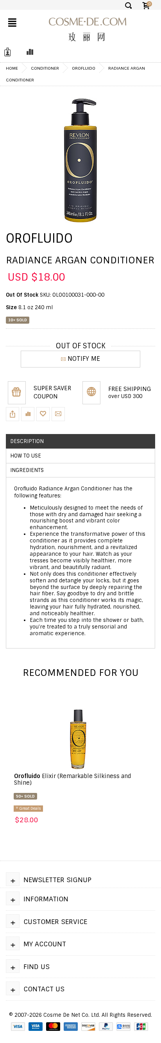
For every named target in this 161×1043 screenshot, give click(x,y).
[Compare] (28, 52)
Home (12, 68)
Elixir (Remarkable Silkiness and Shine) (72, 779)
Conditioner (45, 68)
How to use (25, 455)
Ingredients (27, 470)
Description (27, 441)
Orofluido (83, 68)
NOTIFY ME (84, 359)
